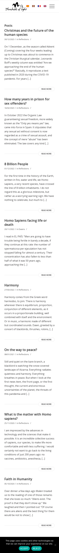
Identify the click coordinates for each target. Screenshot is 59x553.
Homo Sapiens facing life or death (25, 222)
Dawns (22, 229)
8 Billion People (16, 164)
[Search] (20, 6)
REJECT (36, 548)
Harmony (11, 285)
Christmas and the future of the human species (29, 32)
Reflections (24, 39)
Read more (46, 89)
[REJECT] (55, 544)
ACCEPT (24, 548)
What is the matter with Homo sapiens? (27, 416)
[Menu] (50, 6)
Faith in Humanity (18, 479)
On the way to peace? (20, 350)
